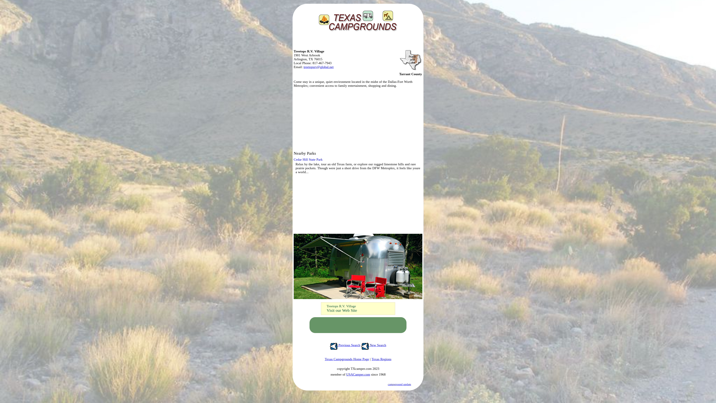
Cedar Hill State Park (308, 159)
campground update (399, 384)
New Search (377, 345)
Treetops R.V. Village (341, 306)
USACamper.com (358, 374)
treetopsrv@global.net (319, 67)
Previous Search (348, 345)
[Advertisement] (357, 42)
